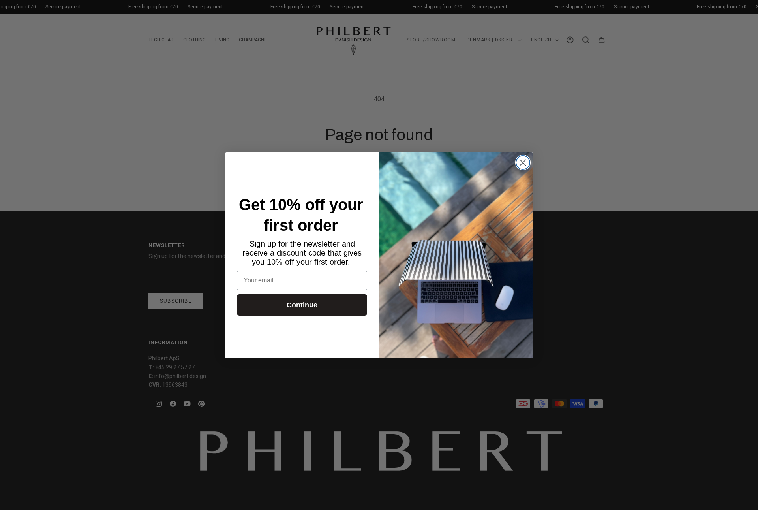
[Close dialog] (523, 162)
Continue (302, 305)
